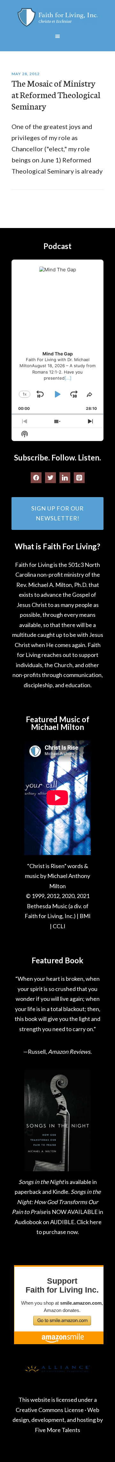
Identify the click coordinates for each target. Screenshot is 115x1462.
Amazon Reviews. (70, 1051)
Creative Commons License (50, 1409)
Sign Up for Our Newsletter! (57, 513)
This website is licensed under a (58, 1399)
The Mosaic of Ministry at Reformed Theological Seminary (56, 94)
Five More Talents (57, 1429)
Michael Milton (57, 17)
